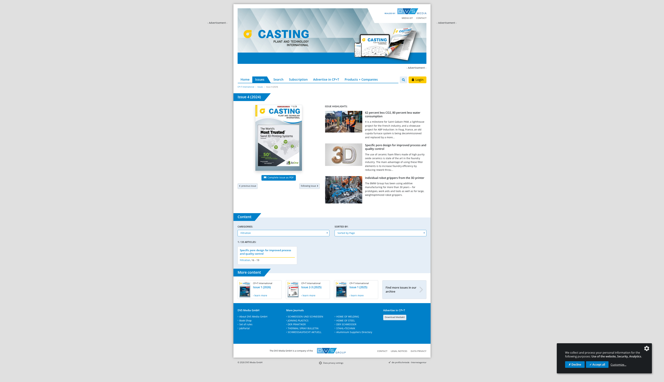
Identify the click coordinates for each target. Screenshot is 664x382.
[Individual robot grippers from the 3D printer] (343, 190)
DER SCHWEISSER (346, 324)
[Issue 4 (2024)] (278, 138)
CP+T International (246, 86)
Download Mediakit (395, 317)
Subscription (298, 79)
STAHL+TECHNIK (345, 328)
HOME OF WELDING (347, 316)
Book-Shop (245, 320)
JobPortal (244, 328)
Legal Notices (399, 351)
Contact (421, 18)
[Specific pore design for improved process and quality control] (343, 155)
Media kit (407, 18)
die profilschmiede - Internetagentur (409, 362)
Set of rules (245, 324)
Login (419, 80)
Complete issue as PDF (280, 177)
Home (245, 79)
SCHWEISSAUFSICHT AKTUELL (304, 332)
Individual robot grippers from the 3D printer (394, 178)
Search (278, 79)
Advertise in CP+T (326, 79)
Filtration (245, 260)
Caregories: (245, 226)
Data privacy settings (333, 362)
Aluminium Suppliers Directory (354, 332)
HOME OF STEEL (345, 320)
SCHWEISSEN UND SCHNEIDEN (305, 316)
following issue (309, 185)
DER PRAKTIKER (297, 324)
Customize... (618, 365)
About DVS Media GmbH (253, 316)
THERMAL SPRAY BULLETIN (303, 328)
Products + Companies (361, 79)
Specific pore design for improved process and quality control (395, 147)
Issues (259, 79)
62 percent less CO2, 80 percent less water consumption (392, 114)
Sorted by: (341, 226)
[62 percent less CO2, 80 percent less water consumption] (343, 122)
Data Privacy (418, 351)
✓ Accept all (597, 364)
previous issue (248, 185)
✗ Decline (575, 364)
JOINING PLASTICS (298, 320)
